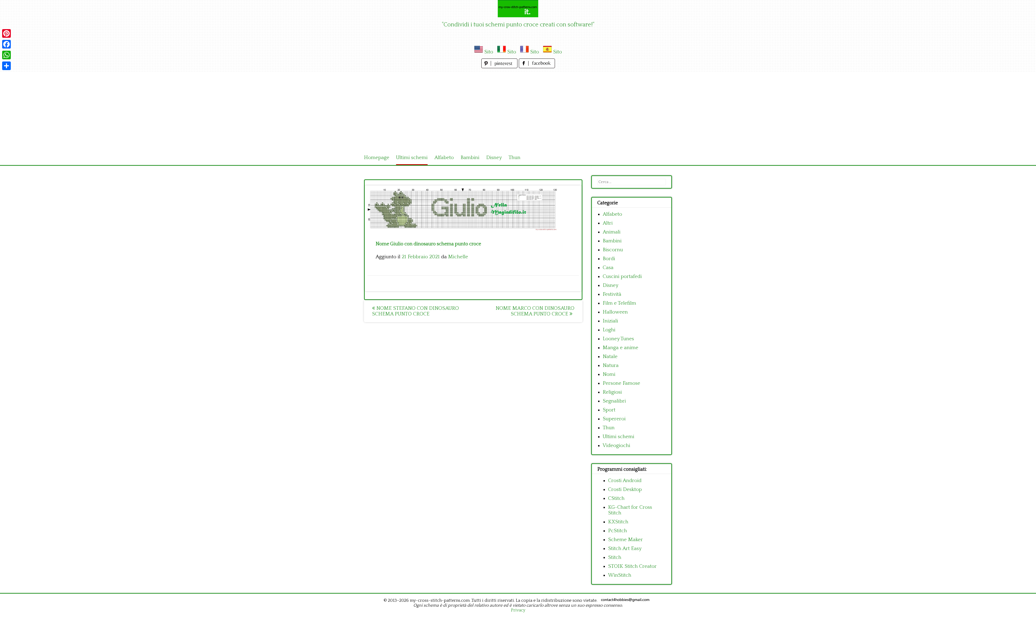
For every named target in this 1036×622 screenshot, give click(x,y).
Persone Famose (621, 383)
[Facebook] (6, 44)
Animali (612, 232)
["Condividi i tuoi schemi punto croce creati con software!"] (518, 8)
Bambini (470, 157)
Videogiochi (616, 445)
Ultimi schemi (412, 157)
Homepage (376, 157)
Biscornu (613, 250)
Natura (611, 365)
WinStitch (619, 575)
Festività (612, 294)
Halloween (615, 312)
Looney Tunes (618, 339)
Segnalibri (614, 401)
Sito (488, 52)
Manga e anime (620, 347)
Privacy (518, 610)
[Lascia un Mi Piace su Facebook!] (537, 67)
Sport (609, 410)
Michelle (458, 257)
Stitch (614, 557)
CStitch (616, 498)
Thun (514, 157)
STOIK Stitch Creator (632, 566)
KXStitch (618, 522)
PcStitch (617, 531)
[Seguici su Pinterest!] (500, 67)
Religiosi (612, 392)
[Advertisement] (518, 110)
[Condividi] (6, 65)
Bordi (609, 259)
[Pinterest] (6, 33)
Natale (610, 356)
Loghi (609, 330)
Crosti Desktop (625, 489)
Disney (494, 157)
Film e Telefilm (619, 303)
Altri (608, 223)
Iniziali (610, 321)
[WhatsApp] (6, 55)
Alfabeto (444, 157)
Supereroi (614, 419)
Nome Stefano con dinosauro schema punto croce (415, 311)
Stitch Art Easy (625, 548)
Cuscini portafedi (622, 276)
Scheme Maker (625, 539)
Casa (608, 267)
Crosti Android (625, 480)
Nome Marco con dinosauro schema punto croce (535, 311)
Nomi (609, 374)
